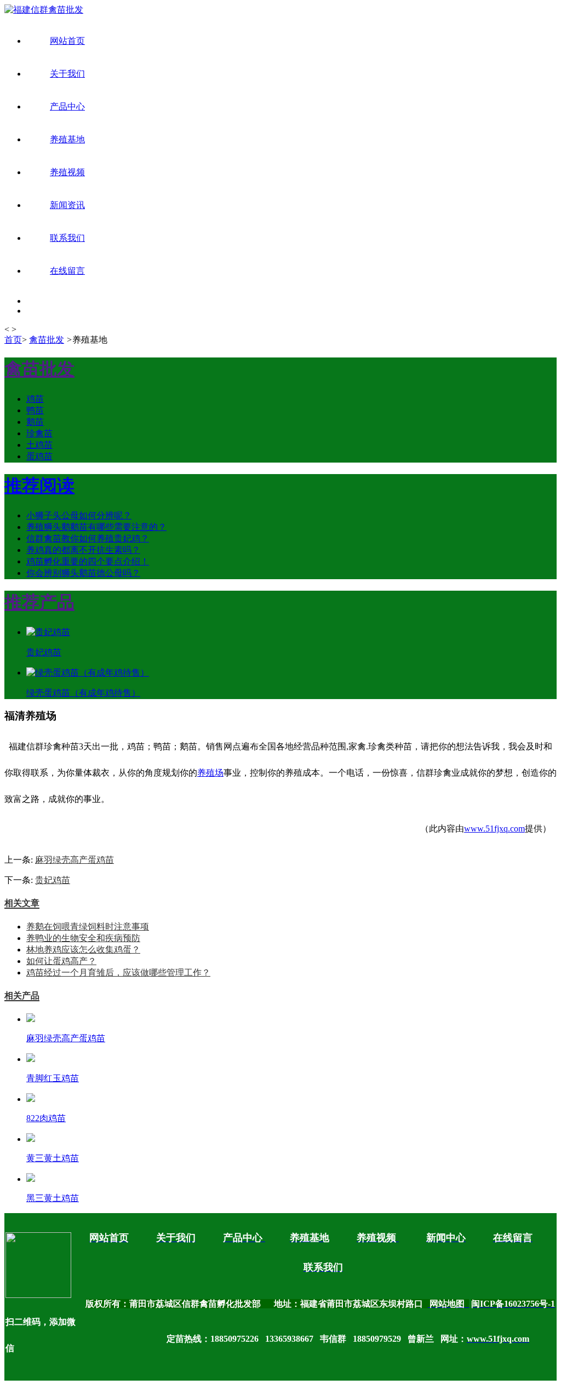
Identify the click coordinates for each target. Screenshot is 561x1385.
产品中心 (67, 106)
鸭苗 (35, 410)
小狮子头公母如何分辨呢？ (78, 515)
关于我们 (67, 73)
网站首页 (67, 40)
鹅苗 (35, 421)
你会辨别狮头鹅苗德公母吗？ (83, 573)
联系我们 (67, 238)
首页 (13, 339)
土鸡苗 (39, 444)
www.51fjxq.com (494, 828)
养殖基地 (67, 139)
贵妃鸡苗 (52, 880)
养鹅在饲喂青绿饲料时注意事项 (87, 926)
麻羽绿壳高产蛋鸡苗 (74, 859)
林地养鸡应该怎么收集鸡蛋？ (83, 949)
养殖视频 (67, 172)
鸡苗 (35, 398)
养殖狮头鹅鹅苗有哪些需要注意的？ (96, 527)
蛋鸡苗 (39, 456)
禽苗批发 (46, 339)
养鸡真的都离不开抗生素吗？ (83, 550)
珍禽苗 (39, 433)
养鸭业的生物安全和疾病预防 (83, 938)
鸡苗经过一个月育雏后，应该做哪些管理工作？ (118, 972)
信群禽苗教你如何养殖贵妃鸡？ (87, 538)
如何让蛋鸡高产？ (61, 961)
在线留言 (67, 270)
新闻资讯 (67, 205)
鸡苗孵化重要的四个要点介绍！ (87, 561)
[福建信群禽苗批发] (43, 9)
